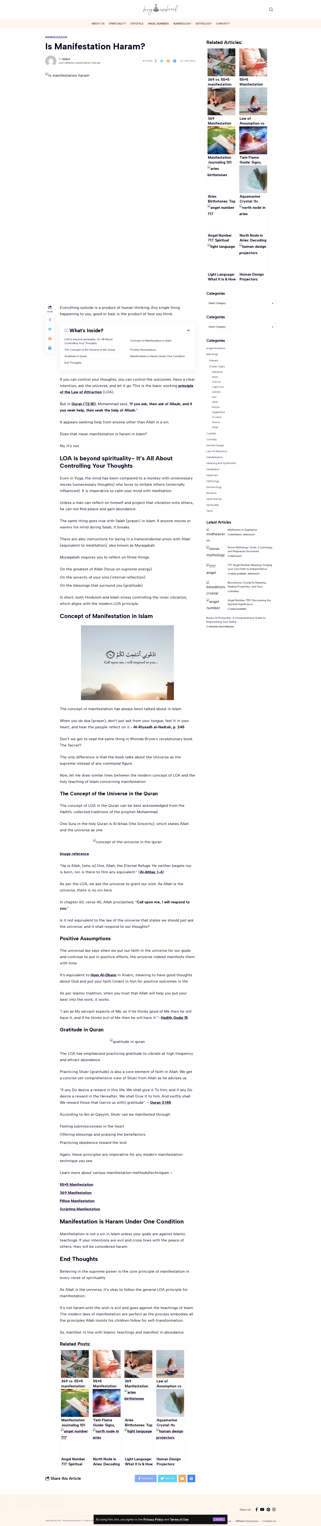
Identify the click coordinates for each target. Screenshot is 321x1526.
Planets (213, 360)
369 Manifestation (76, 1192)
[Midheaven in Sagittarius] (215, 535)
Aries (215, 376)
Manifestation (56, 37)
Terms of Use (179, 1519)
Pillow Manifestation (77, 1201)
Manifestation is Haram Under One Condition (157, 356)
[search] (271, 9)
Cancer (216, 381)
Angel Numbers (215, 348)
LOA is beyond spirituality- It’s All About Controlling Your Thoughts (88, 341)
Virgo (215, 427)
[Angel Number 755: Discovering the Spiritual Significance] (215, 605)
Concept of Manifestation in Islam (150, 340)
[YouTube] (262, 1509)
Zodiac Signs (217, 366)
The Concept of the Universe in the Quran (90, 349)
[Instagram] (274, 1509)
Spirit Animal (213, 498)
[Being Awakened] (160, 9)
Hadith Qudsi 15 (174, 1017)
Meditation (213, 469)
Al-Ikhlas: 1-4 (151, 872)
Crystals (211, 433)
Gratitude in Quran (76, 356)
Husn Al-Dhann (103, 975)
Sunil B (66, 59)
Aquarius (217, 371)
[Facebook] (256, 1509)
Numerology (214, 487)
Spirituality (212, 504)
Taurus (216, 422)
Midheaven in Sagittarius (242, 529)
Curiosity (211, 439)
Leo (214, 396)
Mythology (212, 481)
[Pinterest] (268, 1509)
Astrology (212, 354)
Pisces (216, 407)
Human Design (215, 445)
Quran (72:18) (84, 404)
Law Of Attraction (216, 451)
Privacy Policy (153, 1519)
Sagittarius (218, 412)
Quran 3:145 (160, 1102)
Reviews (211, 492)
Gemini (216, 391)
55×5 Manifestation (76, 1184)
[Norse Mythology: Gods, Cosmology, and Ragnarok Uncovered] (215, 552)
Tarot (209, 510)
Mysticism (212, 475)
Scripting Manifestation (80, 1209)
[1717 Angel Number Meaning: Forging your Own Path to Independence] (215, 570)
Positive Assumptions (143, 349)
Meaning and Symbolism (221, 463)
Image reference (74, 854)
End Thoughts (73, 362)
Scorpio (217, 417)
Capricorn (218, 386)
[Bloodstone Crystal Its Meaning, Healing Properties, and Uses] (215, 588)
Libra (215, 401)
